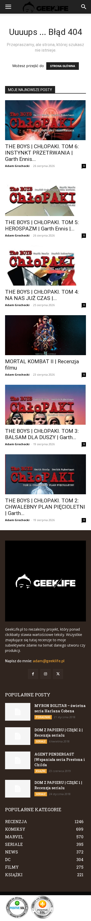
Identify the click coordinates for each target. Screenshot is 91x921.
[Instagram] (45, 674)
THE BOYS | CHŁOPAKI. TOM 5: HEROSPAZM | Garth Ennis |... (42, 225)
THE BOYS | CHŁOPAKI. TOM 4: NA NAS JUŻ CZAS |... (42, 295)
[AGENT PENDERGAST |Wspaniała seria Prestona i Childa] (17, 760)
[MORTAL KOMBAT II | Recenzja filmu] (45, 335)
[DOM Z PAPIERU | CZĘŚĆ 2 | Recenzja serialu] (17, 736)
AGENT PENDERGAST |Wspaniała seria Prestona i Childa (59, 759)
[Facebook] (33, 674)
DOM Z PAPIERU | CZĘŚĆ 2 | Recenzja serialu (58, 732)
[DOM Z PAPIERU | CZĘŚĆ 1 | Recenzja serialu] (17, 789)
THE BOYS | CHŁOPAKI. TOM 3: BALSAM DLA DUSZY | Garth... (42, 434)
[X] (58, 674)
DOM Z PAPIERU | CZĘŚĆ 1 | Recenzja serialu (58, 785)
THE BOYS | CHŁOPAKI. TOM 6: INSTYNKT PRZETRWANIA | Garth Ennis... (42, 152)
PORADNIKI (43, 717)
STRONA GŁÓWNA (62, 66)
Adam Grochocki (17, 166)
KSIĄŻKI (40, 771)
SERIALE (41, 741)
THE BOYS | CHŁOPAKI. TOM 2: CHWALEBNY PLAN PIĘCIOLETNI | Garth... (45, 507)
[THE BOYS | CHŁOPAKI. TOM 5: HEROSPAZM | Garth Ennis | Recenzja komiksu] (45, 196)
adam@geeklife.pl (48, 661)
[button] (8, 7)
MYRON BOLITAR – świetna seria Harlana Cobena (60, 708)
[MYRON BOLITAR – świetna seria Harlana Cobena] (17, 712)
